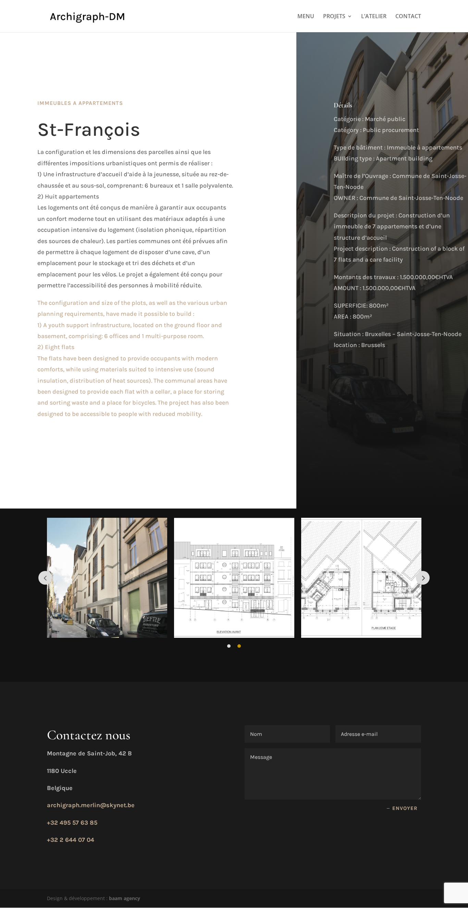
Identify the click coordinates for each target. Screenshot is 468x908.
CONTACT (408, 17)
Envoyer (405, 808)
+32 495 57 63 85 (72, 822)
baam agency (124, 898)
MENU (305, 17)
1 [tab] (229, 646)
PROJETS (334, 17)
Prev (45, 578)
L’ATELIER (373, 17)
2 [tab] (239, 646)
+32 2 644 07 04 (70, 840)
